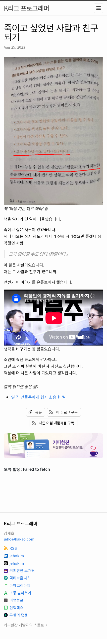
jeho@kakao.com (19, 539)
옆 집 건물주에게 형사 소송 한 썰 (38, 397)
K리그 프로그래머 (26, 7)
